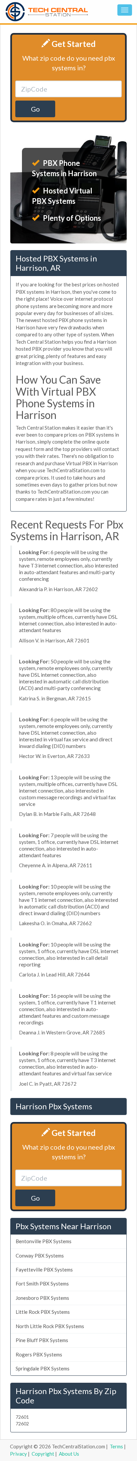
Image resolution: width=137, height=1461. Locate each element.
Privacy (18, 1454)
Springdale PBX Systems (42, 1368)
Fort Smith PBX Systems (42, 1283)
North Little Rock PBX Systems (50, 1326)
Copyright (43, 1454)
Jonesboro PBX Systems (42, 1298)
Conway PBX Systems (40, 1256)
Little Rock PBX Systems (43, 1312)
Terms (116, 1446)
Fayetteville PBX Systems (44, 1270)
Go (35, 109)
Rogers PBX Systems (39, 1354)
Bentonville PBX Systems (43, 1241)
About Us (69, 1454)
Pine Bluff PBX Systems (42, 1340)
